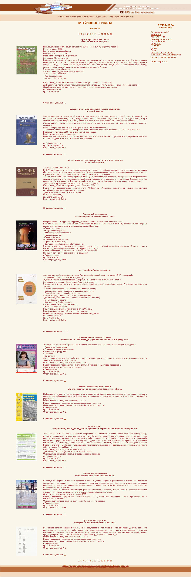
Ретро (154, 50)
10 (95, 34)
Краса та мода (158, 37)
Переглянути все (159, 61)
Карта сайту (128, 16)
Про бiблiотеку (71, 16)
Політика (155, 46)
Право (154, 48)
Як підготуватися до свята (163, 57)
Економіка (156, 34)
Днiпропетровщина (116, 16)
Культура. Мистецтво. (161, 39)
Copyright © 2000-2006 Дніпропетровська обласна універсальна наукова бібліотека (95, 567)
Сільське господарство (162, 52)
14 (108, 34)
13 (105, 34)
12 (102, 34)
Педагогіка (156, 43)
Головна (61, 16)
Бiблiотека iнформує (86, 16)
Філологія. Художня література (166, 55)
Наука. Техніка (158, 41)
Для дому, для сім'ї (160, 32)
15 (111, 34)
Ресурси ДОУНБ (101, 16)
